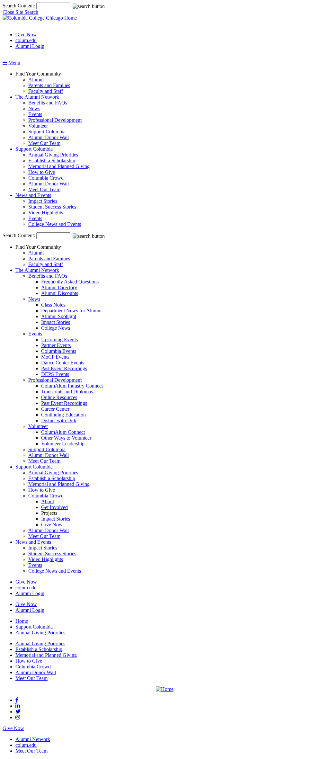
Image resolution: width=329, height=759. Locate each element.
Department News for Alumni (71, 310)
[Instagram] (17, 717)
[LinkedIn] (17, 706)
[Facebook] (17, 700)
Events (35, 114)
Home (21, 621)
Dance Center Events (62, 362)
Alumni (36, 79)
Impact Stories (42, 201)
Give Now (26, 34)
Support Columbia (47, 131)
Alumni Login (29, 46)
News (34, 108)
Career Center (55, 409)
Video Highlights (45, 212)
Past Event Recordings (64, 368)
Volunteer (38, 126)
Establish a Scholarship (51, 160)
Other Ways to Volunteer (66, 438)
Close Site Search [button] (20, 12)
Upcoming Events (59, 339)
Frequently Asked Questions (70, 281)
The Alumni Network (37, 97)
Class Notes (53, 305)
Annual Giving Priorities (53, 154)
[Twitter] (18, 711)
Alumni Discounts (59, 293)
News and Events (33, 195)
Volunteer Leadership (62, 443)
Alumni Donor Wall (48, 137)
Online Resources (59, 397)
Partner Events (56, 345)
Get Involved (54, 507)
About (47, 501)
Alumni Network (32, 739)
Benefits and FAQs (47, 102)
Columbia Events (58, 351)
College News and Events (54, 224)
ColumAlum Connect (63, 432)
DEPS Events (55, 374)
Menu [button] (13, 63)
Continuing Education (63, 414)
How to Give (41, 172)
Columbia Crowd (46, 178)
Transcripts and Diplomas (67, 391)
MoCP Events (55, 357)
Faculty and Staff (45, 91)
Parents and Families (49, 85)
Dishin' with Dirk (58, 420)
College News (55, 328)
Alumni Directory (59, 287)
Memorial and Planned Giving (59, 166)
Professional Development (55, 120)
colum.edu (26, 40)
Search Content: (19, 5)
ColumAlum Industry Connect (72, 385)
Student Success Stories (52, 207)
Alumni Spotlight (58, 316)
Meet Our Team (44, 143)
